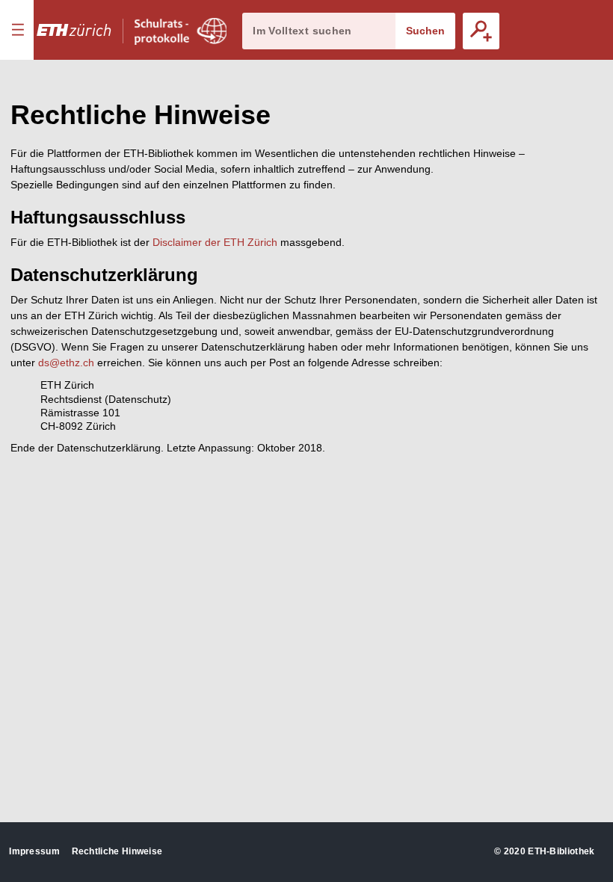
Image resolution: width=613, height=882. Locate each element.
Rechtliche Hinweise (117, 851)
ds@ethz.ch (66, 362)
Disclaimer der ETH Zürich (215, 242)
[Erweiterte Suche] (481, 31)
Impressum (34, 851)
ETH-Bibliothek (561, 851)
